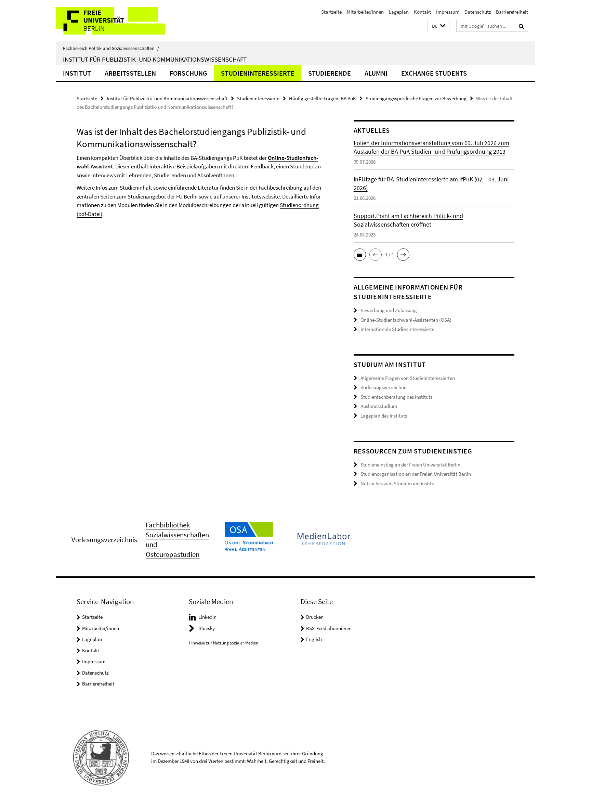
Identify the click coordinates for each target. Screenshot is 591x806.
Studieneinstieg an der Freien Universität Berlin (410, 464)
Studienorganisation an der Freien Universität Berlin (415, 474)
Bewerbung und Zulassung (388, 310)
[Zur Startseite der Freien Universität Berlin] (113, 21)
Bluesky (206, 628)
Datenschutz (477, 12)
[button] (438, 26)
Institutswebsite (260, 196)
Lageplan (399, 12)
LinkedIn (207, 617)
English (314, 639)
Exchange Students (434, 73)
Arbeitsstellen (130, 73)
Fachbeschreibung (280, 187)
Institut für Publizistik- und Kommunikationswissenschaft (155, 59)
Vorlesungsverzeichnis (383, 387)
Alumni (376, 73)
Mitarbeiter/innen (365, 12)
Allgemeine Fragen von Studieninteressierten (407, 378)
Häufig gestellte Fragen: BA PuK (322, 98)
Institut (77, 73)
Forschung (188, 73)
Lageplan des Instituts (383, 415)
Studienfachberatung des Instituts (396, 397)
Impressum (447, 12)
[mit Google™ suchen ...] (521, 26)
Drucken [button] (315, 617)
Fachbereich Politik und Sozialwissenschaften (111, 48)
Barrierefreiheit (512, 12)
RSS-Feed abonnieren (329, 628)
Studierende (329, 73)
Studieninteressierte (257, 73)
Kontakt (422, 12)
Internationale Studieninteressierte (397, 329)
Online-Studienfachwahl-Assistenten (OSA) (405, 320)
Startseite (331, 12)
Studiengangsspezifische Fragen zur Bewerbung (416, 98)
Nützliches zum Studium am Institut (398, 483)
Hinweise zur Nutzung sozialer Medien (223, 643)
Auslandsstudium (378, 406)
